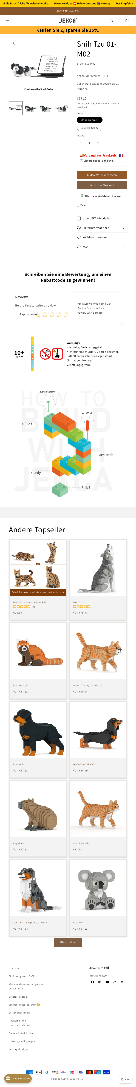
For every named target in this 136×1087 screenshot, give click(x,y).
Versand (95, 103)
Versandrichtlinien (19, 1012)
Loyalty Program (18, 996)
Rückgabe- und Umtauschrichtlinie (20, 1023)
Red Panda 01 (21, 685)
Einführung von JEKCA (21, 976)
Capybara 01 (20, 843)
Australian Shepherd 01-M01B (30, 922)
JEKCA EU (62, 1079)
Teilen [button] (83, 205)
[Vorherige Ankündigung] (7, 11)
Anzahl (80, 135)
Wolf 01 (77, 602)
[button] (7, 20)
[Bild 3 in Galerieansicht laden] (46, 108)
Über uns (14, 968)
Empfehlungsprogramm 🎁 (24, 1004)
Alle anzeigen (68, 942)
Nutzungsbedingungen (22, 1041)
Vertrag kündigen (19, 1049)
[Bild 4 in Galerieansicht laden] (61, 108)
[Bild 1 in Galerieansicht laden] (15, 108)
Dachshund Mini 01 (84, 764)
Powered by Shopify (76, 1079)
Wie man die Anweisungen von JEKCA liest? (26, 986)
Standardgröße (90, 119)
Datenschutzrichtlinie (21, 1033)
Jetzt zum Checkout (102, 185)
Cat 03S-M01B (81, 843)
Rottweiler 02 (21, 764)
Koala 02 (78, 922)
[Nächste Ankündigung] (129, 11)
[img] (21, 607)
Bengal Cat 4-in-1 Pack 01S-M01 (31, 602)
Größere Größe (90, 127)
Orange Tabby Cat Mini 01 (87, 685)
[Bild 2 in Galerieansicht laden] (31, 108)
